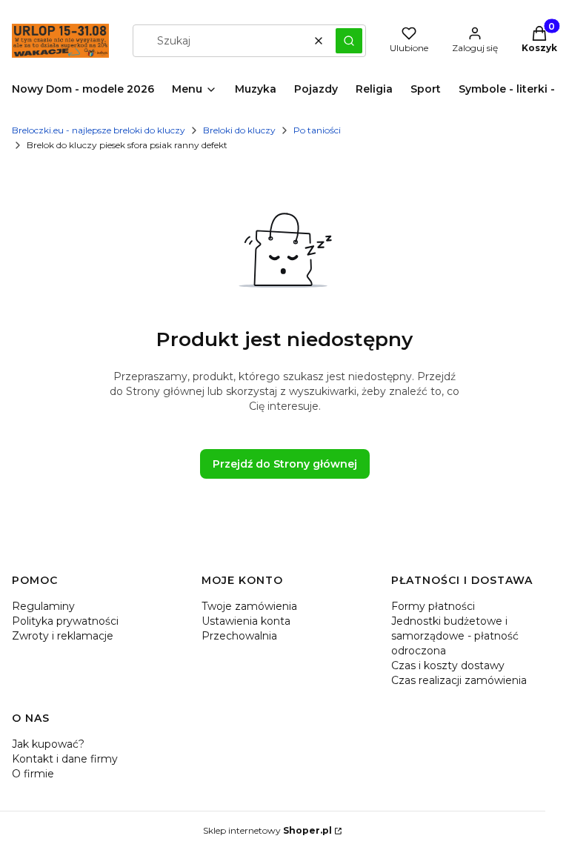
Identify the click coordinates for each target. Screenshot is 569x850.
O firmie (33, 773)
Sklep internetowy (267, 830)
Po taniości (317, 130)
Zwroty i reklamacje (62, 636)
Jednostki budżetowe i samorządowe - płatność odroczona (455, 635)
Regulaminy (43, 606)
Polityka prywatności (65, 621)
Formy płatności (433, 606)
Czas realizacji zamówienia (459, 680)
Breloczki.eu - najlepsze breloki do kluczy (98, 130)
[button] (349, 40)
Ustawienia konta (246, 621)
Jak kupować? (48, 744)
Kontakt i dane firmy (65, 759)
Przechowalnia (239, 636)
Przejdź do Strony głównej (285, 464)
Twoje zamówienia (249, 606)
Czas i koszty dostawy (448, 665)
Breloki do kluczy (239, 130)
